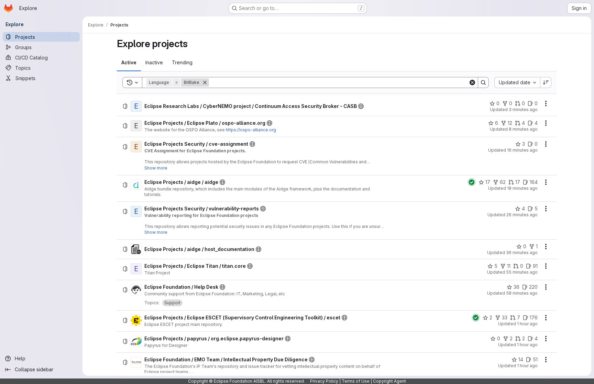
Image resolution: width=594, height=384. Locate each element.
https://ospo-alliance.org (251, 129)
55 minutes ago (522, 272)
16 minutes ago (522, 150)
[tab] (129, 62)
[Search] (483, 82)
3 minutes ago (523, 109)
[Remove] (205, 82)
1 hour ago (527, 323)
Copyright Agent (389, 381)
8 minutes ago (523, 129)
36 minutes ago (522, 252)
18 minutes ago (522, 188)
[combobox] (517, 82)
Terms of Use (356, 381)
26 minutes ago (522, 214)
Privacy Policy (324, 381)
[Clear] (472, 82)
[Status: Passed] (472, 182)
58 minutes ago (522, 293)
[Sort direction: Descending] (545, 82)
